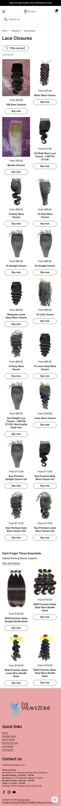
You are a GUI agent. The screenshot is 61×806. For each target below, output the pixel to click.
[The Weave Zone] (30, 11)
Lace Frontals (7, 750)
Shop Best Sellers (9, 736)
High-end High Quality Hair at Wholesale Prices (30, 3)
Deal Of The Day (8, 740)
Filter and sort (17, 48)
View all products (11, 563)
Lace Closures (7, 746)
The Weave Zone (23, 800)
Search (5, 733)
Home (4, 31)
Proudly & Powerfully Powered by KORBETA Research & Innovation (28, 802)
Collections (15, 31)
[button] (56, 11)
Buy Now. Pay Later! (10, 743)
